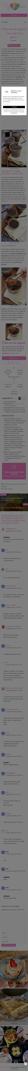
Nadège (8, 813)
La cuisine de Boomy (12, 709)
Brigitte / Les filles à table (13, 688)
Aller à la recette (15, 45)
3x (24, 398)
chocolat (9, 489)
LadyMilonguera (10, 529)
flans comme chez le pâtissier (16, 201)
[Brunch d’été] (14, 1062)
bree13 (7, 645)
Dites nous (6, 476)
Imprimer (15, 358)
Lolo (6, 830)
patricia (8, 754)
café (5, 489)
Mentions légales (16, 1067)
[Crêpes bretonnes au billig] (14, 1024)
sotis (7, 550)
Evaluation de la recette (8, 910)
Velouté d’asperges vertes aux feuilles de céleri (12, 499)
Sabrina (3, 62)
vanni (7, 792)
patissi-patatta (10, 605)
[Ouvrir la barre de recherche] (25, 22)
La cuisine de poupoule (13, 626)
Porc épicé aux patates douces (13, 508)
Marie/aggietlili (10, 773)
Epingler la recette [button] (15, 363)
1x (19, 398)
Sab (6, 662)
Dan (6, 569)
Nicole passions (10, 586)
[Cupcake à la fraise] (14, 986)
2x (22, 398)
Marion (7, 733)
